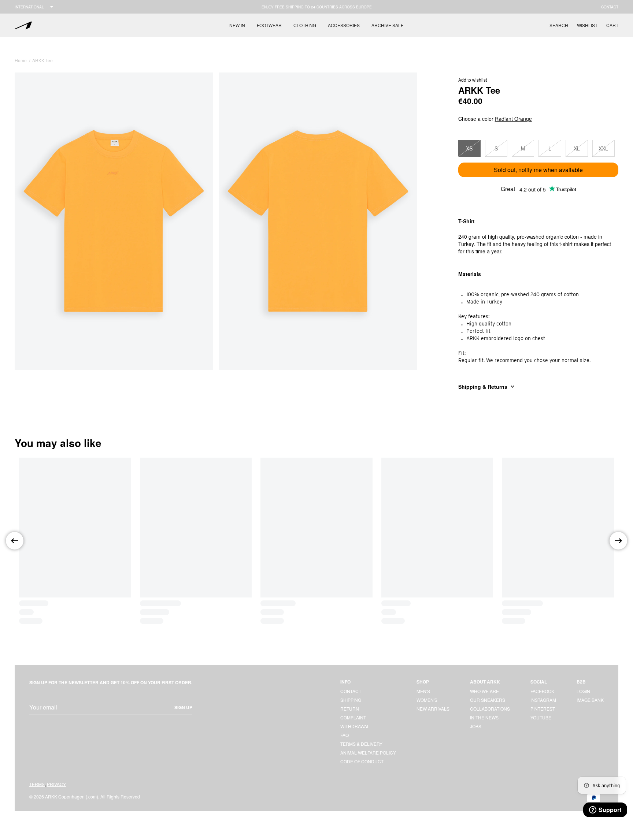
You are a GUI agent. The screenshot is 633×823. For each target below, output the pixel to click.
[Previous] (14, 541)
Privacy (56, 784)
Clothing (304, 25)
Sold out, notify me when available (538, 169)
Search (558, 25)
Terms (37, 784)
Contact (609, 7)
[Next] (618, 541)
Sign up (183, 707)
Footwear (269, 25)
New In (237, 25)
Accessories (344, 25)
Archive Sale (387, 25)
